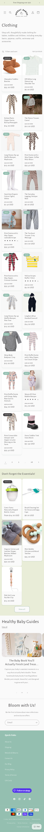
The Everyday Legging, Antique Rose (31, 196)
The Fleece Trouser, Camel (32, 119)
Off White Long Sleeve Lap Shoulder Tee (30, 81)
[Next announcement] (39, 2)
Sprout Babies (13, 819)
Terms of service (22, 823)
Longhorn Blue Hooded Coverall (31, 317)
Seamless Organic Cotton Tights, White (11, 196)
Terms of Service (11, 775)
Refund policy (36, 819)
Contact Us (8, 758)
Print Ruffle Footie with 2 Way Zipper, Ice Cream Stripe (32, 357)
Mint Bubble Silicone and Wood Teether (32, 551)
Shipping (8, 747)
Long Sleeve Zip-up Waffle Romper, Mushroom (11, 157)
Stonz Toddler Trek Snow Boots (32, 437)
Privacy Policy (9, 769)
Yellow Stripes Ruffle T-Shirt (30, 277)
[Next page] (38, 462)
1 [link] (5, 462)
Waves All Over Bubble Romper (30, 395)
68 (32, 462)
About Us (8, 742)
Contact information (23, 826)
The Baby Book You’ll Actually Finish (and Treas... (21, 662)
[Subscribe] (36, 722)
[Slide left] (16, 692)
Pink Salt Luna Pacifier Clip (9, 596)
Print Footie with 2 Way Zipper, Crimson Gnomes (11, 278)
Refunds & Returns (11, 753)
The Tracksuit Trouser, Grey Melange (30, 235)
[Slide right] (27, 692)
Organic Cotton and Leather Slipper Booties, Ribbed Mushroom (11, 552)
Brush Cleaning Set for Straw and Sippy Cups (32, 510)
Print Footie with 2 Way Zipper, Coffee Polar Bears (32, 157)
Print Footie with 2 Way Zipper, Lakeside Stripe (11, 235)
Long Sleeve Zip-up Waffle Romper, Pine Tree (11, 318)
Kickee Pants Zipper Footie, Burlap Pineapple (10, 120)
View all (22, 609)
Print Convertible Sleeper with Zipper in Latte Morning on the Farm (10, 440)
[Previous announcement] (4, 2)
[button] (5, 12)
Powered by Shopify (24, 819)
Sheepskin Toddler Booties (11, 80)
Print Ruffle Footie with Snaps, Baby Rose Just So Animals (11, 397)
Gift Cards (8, 780)
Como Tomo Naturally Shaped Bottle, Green (11, 510)
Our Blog (8, 764)
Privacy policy (11, 823)
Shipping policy (34, 823)
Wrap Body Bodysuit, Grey (9, 356)
